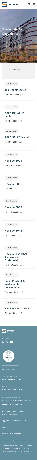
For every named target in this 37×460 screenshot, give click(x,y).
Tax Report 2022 (15, 90)
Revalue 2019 (13, 208)
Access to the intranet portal (16, 421)
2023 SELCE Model (17, 138)
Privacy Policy (6, 411)
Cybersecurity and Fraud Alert (13, 390)
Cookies (4, 414)
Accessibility (13, 414)
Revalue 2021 (13, 161)
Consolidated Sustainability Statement (16, 401)
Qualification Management (12, 380)
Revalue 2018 (13, 231)
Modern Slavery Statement (12, 404)
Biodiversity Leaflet (17, 309)
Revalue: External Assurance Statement (16, 257)
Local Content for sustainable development (16, 285)
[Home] (10, 4)
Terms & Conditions (18, 411)
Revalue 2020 (13, 184)
